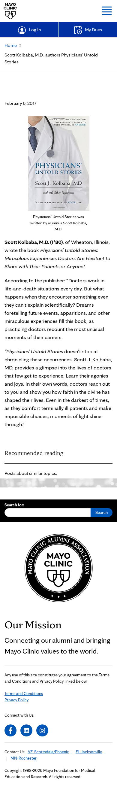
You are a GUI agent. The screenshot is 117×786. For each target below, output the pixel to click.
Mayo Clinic (10, 11)
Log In (35, 29)
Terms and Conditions (23, 693)
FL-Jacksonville (89, 751)
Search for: (14, 504)
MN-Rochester (23, 758)
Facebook (10, 730)
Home (10, 45)
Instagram (42, 730)
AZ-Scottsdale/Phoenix (48, 751)
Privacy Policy (16, 699)
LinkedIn (26, 730)
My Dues (93, 29)
